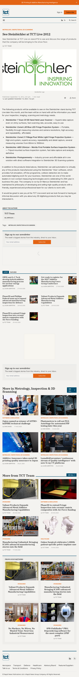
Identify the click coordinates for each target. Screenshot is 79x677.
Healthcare (45, 539)
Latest (5, 272)
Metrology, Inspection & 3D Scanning (17, 30)
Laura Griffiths (9, 288)
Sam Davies (8, 426)
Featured (13, 272)
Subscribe (42, 242)
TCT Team (8, 46)
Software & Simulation (10, 418)
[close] (76, 2)
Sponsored (6, 502)
